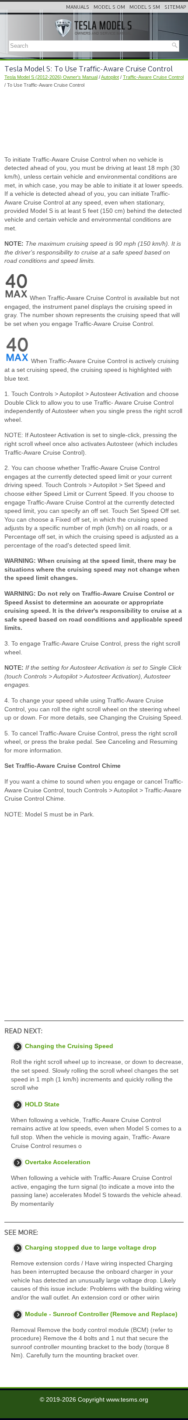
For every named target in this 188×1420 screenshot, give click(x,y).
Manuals (77, 7)
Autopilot (110, 77)
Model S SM (144, 7)
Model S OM (109, 7)
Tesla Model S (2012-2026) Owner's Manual (50, 77)
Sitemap (175, 7)
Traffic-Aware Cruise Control (153, 77)
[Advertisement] (94, 122)
